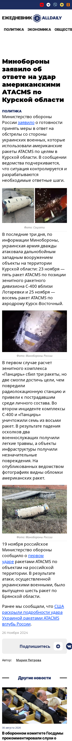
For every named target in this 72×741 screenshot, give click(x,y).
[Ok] (68, 5)
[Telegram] (48, 5)
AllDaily (32, 17)
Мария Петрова (28, 659)
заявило (26, 122)
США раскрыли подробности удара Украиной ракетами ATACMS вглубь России (33, 614)
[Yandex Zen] (62, 5)
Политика (14, 29)
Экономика (39, 29)
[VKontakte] (42, 5)
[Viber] (55, 5)
